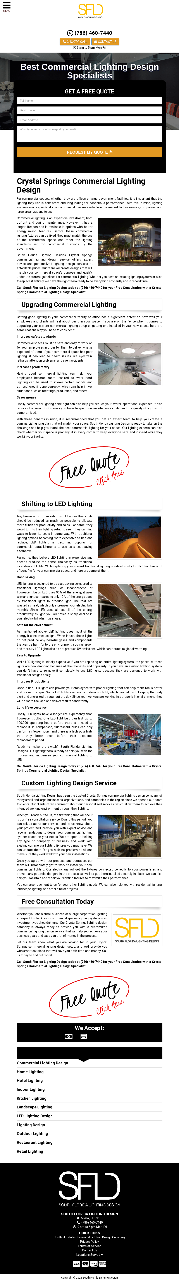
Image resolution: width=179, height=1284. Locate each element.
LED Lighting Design (35, 1116)
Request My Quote (88, 152)
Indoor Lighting (31, 1089)
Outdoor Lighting (32, 1133)
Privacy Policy (89, 1241)
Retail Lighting (30, 1151)
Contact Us (107, 41)
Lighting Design (31, 1125)
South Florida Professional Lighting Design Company (90, 1237)
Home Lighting (30, 1072)
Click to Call (76, 41)
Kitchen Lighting (31, 1098)
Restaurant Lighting (35, 1142)
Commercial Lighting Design (42, 1063)
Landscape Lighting (34, 1107)
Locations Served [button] (88, 1254)
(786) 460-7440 (92, 33)
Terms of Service (89, 1246)
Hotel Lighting (30, 1080)
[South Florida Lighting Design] (89, 1188)
